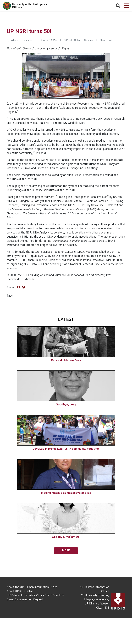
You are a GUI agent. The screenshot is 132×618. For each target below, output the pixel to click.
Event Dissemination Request (25, 599)
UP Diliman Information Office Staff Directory (35, 595)
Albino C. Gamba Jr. (22, 40)
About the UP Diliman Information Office (32, 587)
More (66, 550)
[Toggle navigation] (126, 6)
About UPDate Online (20, 591)
